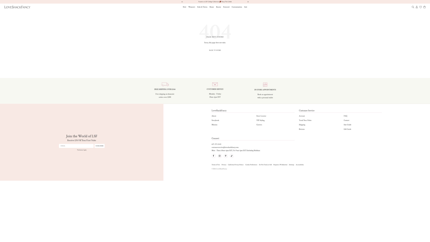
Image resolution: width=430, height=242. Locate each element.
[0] (420, 7)
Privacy (224, 165)
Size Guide (347, 125)
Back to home (215, 50)
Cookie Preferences (251, 165)
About (214, 116)
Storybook (215, 120)
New (184, 7)
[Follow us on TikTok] (232, 156)
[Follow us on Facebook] (213, 156)
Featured (226, 7)
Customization (237, 7)
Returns (302, 129)
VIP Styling (260, 120)
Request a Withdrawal (280, 165)
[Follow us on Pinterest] (226, 156)
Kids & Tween (202, 7)
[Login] (417, 7)
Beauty (218, 7)
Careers (259, 125)
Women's (191, 7)
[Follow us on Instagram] (219, 156)
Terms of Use (216, 165)
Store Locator (261, 116)
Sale (245, 7)
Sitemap (291, 165)
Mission (214, 125)
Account (302, 116)
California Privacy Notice (236, 165)
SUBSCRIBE (99, 146)
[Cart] (425, 7)
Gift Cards (347, 129)
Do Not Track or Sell (265, 165)
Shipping (302, 125)
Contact (346, 120)
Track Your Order (305, 120)
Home (212, 7)
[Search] (413, 7)
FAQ (345, 116)
